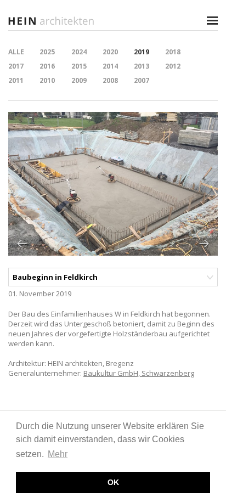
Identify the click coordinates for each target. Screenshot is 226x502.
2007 (141, 80)
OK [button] (113, 482)
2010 (47, 80)
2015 (79, 66)
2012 (172, 66)
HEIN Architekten (52, 20)
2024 (79, 52)
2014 (110, 66)
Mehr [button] (57, 454)
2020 (110, 52)
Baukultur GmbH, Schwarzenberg (138, 373)
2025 (47, 52)
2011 (16, 80)
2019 (141, 52)
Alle (16, 52)
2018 (172, 52)
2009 (79, 80)
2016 (47, 66)
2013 (141, 66)
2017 (16, 66)
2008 (110, 80)
